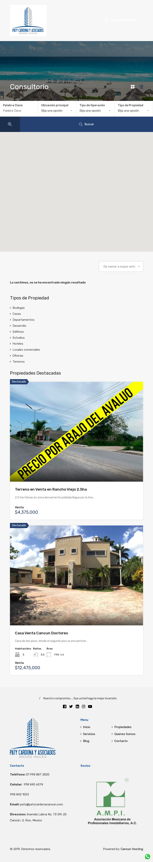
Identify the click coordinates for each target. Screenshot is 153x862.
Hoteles (18, 343)
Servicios (89, 734)
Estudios (19, 337)
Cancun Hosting (132, 849)
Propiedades (122, 727)
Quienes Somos (124, 734)
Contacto (121, 741)
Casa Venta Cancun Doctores (41, 633)
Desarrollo (19, 326)
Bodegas (19, 308)
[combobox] (57, 110)
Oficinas (18, 355)
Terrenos (19, 361)
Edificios (18, 332)
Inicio (86, 727)
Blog (86, 741)
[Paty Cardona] (28, 34)
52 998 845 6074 (123, 20)
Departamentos (23, 320)
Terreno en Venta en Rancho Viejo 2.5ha (51, 489)
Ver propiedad (76, 461)
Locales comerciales (26, 349)
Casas (17, 314)
